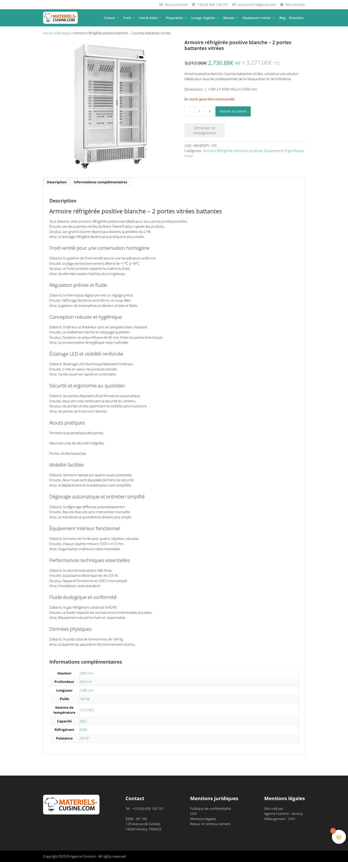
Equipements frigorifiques (283, 150)
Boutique (64, 33)
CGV (193, 813)
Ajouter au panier (233, 111)
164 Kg (84, 698)
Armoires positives (248, 150)
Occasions (296, 18)
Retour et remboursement (210, 824)
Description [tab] (57, 182)
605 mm (86, 681)
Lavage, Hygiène (203, 18)
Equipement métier (257, 18)
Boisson (229, 18)
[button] (117, 18)
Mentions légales (203, 818)
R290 (83, 729)
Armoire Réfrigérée (217, 150)
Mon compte (295, 4)
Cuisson (109, 18)
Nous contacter (176, 4)
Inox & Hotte (148, 18)
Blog (282, 18)
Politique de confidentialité (210, 808)
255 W (84, 738)
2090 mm (87, 673)
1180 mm (87, 690)
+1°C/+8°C (87, 710)
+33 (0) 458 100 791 (213, 4)
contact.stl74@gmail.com (257, 4)
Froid (127, 18)
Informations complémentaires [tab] (100, 182)
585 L (83, 721)
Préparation (174, 18)
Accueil (48, 33)
